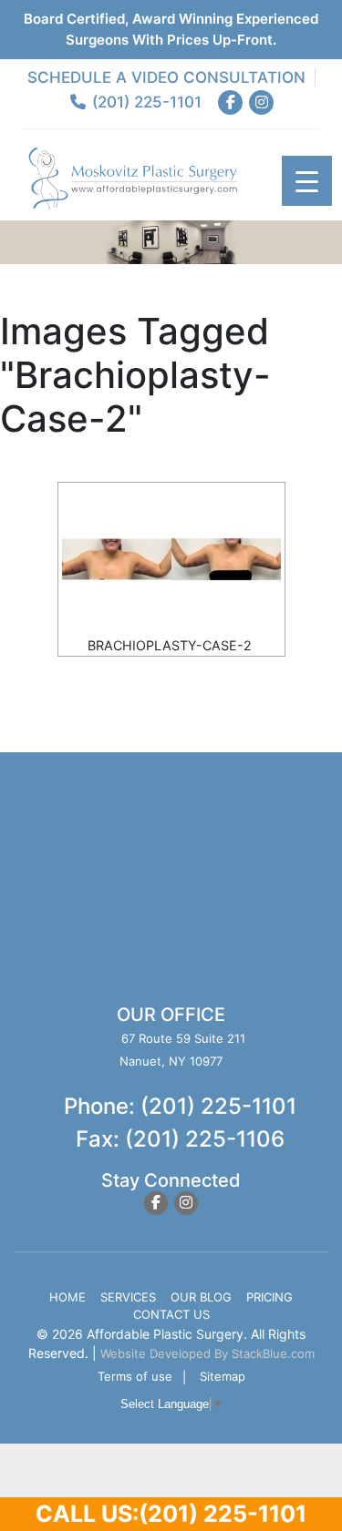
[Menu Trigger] (307, 181)
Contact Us (171, 1314)
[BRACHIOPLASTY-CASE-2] (171, 559)
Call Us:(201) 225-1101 (171, 1513)
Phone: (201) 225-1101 (180, 1106)
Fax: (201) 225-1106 (180, 1139)
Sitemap (222, 1376)
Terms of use (135, 1376)
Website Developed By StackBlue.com (207, 1353)
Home (67, 1297)
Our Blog (201, 1297)
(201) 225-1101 (145, 102)
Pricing (269, 1297)
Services (128, 1297)
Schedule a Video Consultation (166, 77)
